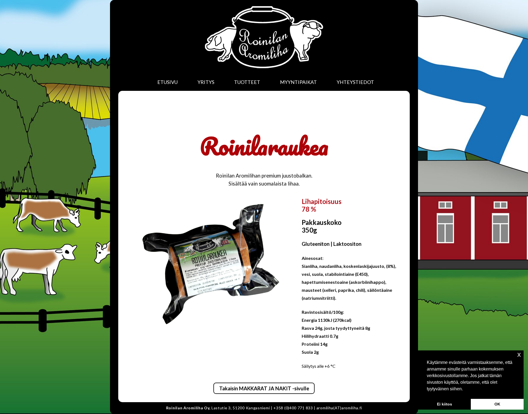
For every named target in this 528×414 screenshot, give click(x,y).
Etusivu (167, 82)
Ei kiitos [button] (444, 404)
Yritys (205, 82)
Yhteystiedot (355, 82)
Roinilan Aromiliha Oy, (188, 407)
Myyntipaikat (298, 82)
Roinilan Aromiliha (264, 37)
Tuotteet (247, 82)
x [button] (519, 354)
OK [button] (497, 404)
